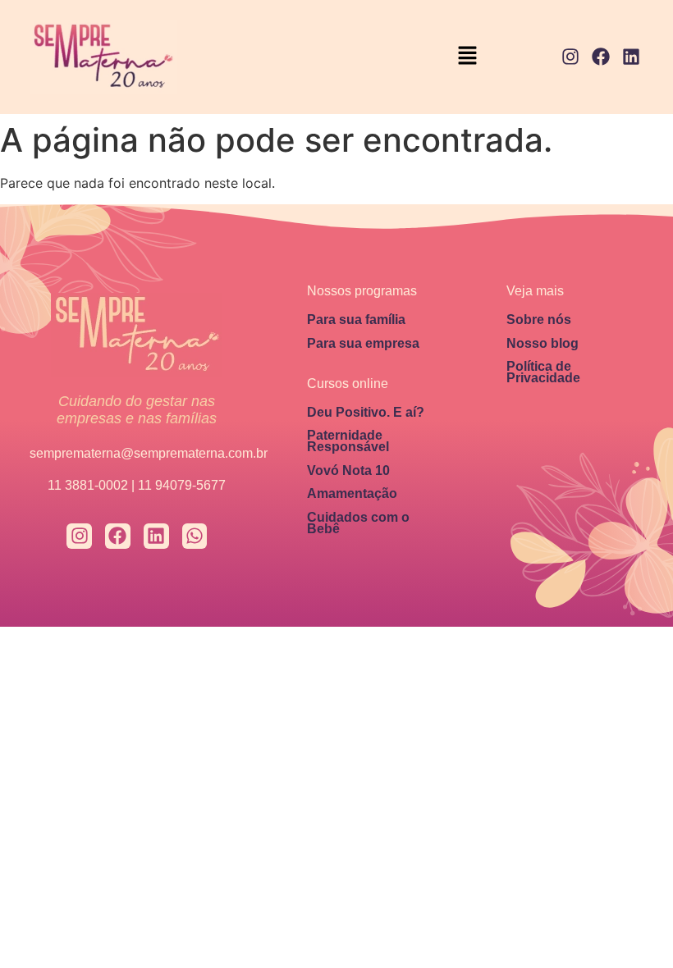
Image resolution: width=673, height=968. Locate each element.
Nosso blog (542, 343)
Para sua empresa (363, 343)
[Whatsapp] (195, 536)
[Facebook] (600, 57)
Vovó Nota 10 (348, 470)
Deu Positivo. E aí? (365, 412)
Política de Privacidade (543, 372)
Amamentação (352, 493)
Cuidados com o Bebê (358, 523)
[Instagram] (571, 57)
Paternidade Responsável (348, 441)
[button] (467, 57)
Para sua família (356, 319)
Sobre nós (538, 319)
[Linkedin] (630, 57)
